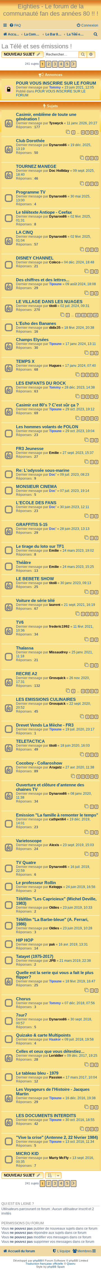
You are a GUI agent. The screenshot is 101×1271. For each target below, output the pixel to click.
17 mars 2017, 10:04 (81, 1077)
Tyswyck (56, 123)
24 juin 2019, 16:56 (80, 887)
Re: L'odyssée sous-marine (42, 470)
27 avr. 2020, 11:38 (79, 767)
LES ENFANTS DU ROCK (41, 383)
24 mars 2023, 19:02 (78, 551)
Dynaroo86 (58, 145)
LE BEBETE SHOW (35, 579)
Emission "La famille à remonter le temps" (57, 815)
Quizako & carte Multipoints (43, 1035)
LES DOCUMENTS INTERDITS (46, 1115)
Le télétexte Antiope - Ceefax (44, 212)
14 (95, 315)
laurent (54, 605)
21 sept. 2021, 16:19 (79, 605)
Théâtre (23, 562)
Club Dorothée (30, 141)
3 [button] (55, 64)
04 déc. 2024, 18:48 (79, 262)
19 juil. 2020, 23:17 (80, 729)
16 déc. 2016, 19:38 (80, 1098)
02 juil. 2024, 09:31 (74, 306)
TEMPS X (25, 361)
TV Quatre (26, 862)
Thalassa (24, 648)
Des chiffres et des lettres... (42, 280)
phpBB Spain (56, 1266)
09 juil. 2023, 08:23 (74, 475)
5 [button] (67, 64)
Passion (55, 1077)
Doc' (52, 475)
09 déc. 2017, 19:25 (82, 1056)
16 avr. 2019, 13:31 (73, 944)
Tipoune (55, 284)
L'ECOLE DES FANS (36, 503)
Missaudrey (58, 652)
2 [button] (49, 64)
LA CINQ (24, 232)
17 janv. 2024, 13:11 (80, 344)
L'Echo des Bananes (36, 323)
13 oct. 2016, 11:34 (79, 1142)
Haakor (55, 1039)
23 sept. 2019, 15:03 (78, 845)
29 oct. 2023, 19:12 (80, 409)
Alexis (54, 845)
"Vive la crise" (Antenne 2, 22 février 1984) (57, 1137)
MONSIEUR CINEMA (36, 486)
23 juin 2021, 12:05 (79, 87)
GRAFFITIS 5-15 (31, 524)
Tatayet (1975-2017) (34, 956)
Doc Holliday (59, 171)
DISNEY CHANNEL (35, 258)
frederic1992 (59, 627)
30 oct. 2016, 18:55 (80, 1120)
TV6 (20, 622)
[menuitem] (15, 25)
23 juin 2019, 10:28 (77, 928)
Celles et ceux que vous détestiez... (50, 1051)
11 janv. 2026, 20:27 (82, 123)
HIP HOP (24, 940)
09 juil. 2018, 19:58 (79, 1039)
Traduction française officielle (44, 1263)
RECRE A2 (26, 674)
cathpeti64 (57, 819)
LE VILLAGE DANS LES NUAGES (49, 301)
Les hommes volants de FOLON (47, 427)
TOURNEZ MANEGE (36, 166)
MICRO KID (27, 1153)
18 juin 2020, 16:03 (75, 746)
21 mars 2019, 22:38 (75, 961)
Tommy (55, 87)
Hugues (55, 366)
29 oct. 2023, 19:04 (80, 431)
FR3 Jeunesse (29, 448)
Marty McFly (59, 1158)
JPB (52, 961)
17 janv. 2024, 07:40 (80, 366)
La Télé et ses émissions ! (36, 46)
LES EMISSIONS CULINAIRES (46, 699)
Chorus (23, 999)
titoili (53, 306)
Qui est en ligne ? (17, 1203)
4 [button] (61, 64)
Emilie (54, 453)
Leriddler (56, 1056)
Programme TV (30, 192)
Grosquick (57, 678)
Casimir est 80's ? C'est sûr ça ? (47, 405)
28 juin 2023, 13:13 (74, 529)
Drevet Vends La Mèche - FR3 (45, 725)
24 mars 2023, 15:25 (78, 567)
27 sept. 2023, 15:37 (78, 453)
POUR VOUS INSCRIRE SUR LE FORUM (56, 83)
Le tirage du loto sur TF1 (40, 546)
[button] (73, 64)
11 (78, 315)
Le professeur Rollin (36, 882)
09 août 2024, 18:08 (80, 284)
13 (89, 315)
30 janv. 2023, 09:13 (75, 583)
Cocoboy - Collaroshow (39, 763)
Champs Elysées (32, 339)
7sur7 (21, 1015)
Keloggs (55, 887)
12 (83, 315)
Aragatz (55, 767)
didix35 (55, 328)
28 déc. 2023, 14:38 (80, 387)
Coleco (54, 262)
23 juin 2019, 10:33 (77, 908)
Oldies (54, 908)
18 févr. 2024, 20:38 (79, 328)
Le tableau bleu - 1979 (37, 1073)
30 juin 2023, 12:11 (74, 507)
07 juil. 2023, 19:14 (74, 491)
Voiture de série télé (35, 600)
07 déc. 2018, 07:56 (80, 1003)
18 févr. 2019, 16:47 (80, 981)
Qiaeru (71, 1263)
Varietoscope (29, 841)
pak (52, 944)
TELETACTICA (30, 741)
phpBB (37, 1260)
